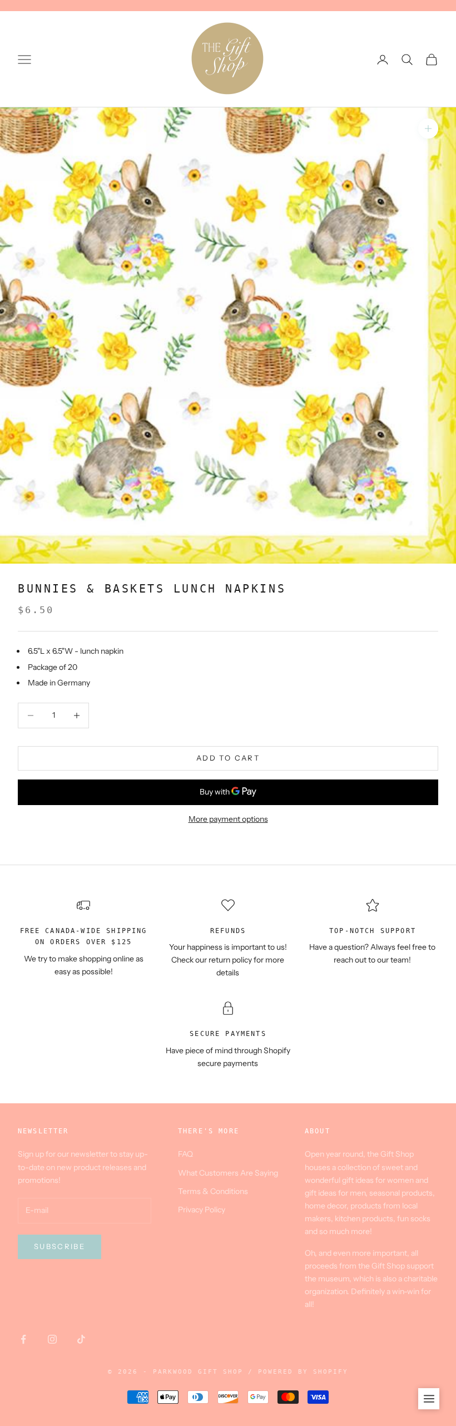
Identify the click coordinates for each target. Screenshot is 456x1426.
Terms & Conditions (213, 1191)
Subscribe (59, 1246)
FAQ (185, 1154)
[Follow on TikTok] (81, 1339)
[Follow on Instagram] (52, 1339)
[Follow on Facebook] (23, 1339)
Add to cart (228, 757)
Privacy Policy (201, 1210)
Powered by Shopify (303, 1371)
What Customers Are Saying (228, 1173)
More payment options (228, 819)
